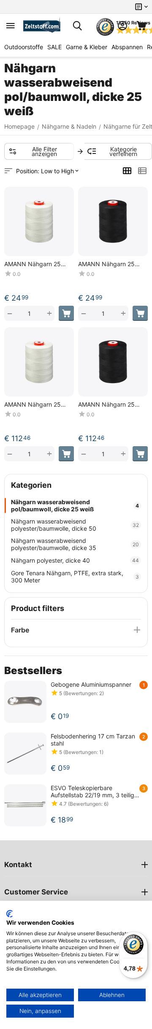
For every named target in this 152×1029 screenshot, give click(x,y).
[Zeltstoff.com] (44, 25)
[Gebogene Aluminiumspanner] (25, 702)
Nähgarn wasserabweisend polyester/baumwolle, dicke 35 (75, 544)
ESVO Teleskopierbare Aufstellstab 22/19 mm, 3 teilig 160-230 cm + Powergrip (92, 791)
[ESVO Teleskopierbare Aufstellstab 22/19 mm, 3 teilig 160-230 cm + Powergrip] (25, 805)
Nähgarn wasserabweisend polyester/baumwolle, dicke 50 (75, 525)
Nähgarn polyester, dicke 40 (75, 560)
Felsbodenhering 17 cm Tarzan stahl (93, 740)
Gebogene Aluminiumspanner (91, 684)
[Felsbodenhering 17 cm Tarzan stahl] (25, 754)
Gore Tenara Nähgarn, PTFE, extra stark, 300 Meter (75, 576)
